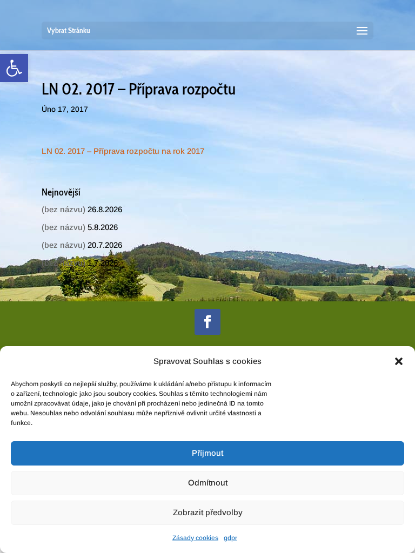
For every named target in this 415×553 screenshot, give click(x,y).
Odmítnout (207, 482)
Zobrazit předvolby (208, 512)
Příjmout (207, 452)
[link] (14, 68)
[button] (398, 361)
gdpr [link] (230, 538)
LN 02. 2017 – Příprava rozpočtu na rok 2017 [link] (123, 151)
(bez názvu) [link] (63, 209)
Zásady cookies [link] (195, 538)
